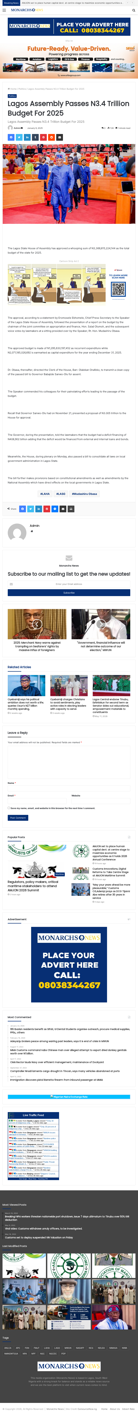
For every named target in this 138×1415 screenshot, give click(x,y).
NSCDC (53, 1353)
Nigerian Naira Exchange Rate (70, 1096)
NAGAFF (80, 1348)
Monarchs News (55, 1409)
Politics (22, 88)
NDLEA (101, 1348)
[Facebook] (11, 137)
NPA (25, 1353)
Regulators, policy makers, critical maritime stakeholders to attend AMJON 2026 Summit (33, 886)
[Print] (71, 509)
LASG (61, 494)
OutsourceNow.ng (87, 1409)
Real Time (32, 1179)
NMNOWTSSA (11, 1353)
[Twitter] (19, 137)
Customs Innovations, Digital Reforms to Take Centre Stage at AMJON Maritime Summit (111, 872)
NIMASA (113, 1348)
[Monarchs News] (27, 10)
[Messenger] (54, 509)
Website (76, 795)
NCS (91, 1348)
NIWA (124, 1348)
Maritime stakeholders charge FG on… (29, 1169)
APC (18, 1348)
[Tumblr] (35, 137)
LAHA (46, 494)
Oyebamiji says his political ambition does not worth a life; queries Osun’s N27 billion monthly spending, (26, 704)
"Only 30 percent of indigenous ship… (31, 1122)
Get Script (23, 1179)
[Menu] (4, 11)
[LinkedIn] (27, 137)
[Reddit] (51, 137)
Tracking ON (43, 1179)
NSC (42, 1353)
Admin (17, 128)
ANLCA (7, 1348)
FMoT (36, 1348)
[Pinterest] (43, 137)
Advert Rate (128, 1409)
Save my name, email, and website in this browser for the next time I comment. (53, 808)
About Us (115, 1409)
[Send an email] (22, 128)
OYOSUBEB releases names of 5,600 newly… (31, 1145)
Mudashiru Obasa (85, 494)
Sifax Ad (69, 41)
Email (11, 795)
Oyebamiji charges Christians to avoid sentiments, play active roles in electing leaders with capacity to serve (68, 704)
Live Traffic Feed (33, 1115)
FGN (27, 1348)
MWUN (68, 1348)
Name (12, 783)
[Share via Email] (59, 137)
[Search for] (133, 11)
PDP (63, 1353)
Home (13, 88)
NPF (33, 1353)
